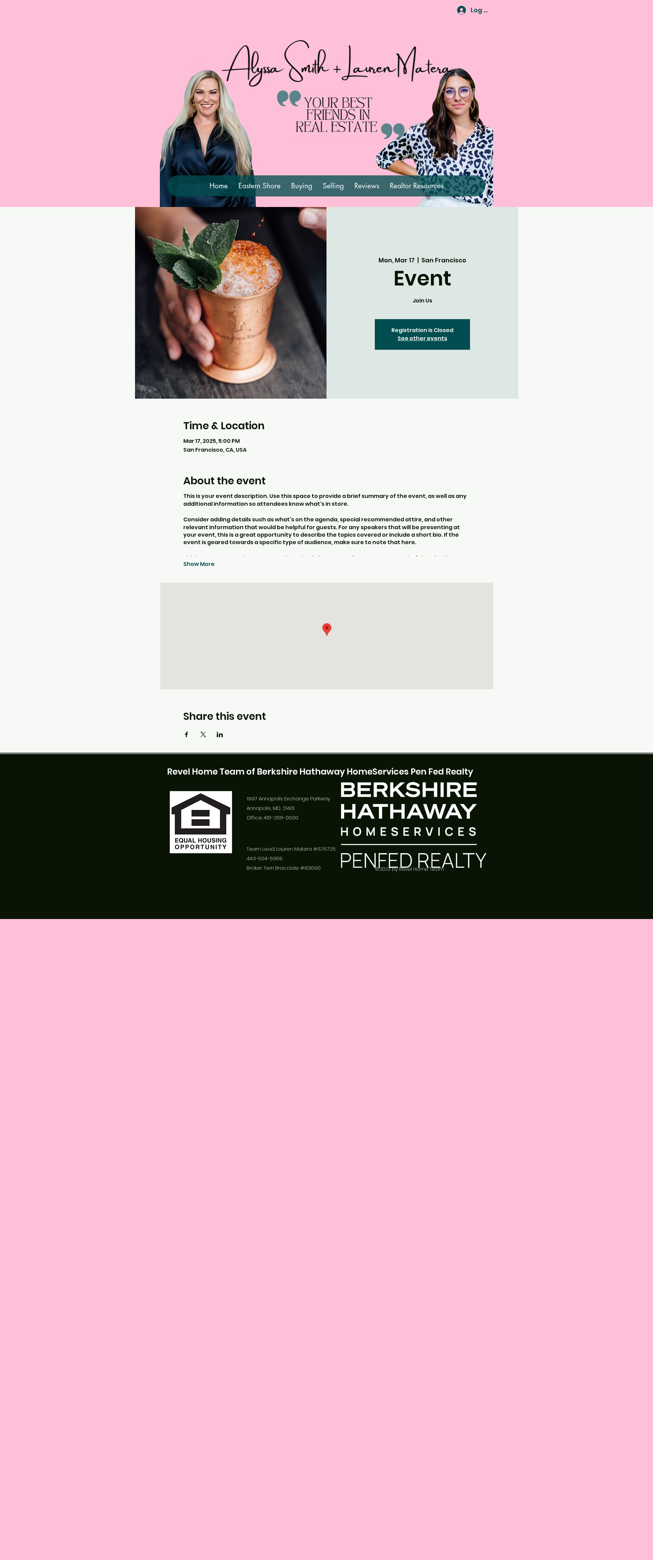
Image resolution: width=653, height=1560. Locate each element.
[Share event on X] (203, 734)
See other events (422, 338)
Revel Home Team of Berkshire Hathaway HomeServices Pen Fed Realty (320, 772)
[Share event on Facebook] (186, 734)
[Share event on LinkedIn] (220, 734)
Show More (199, 564)
